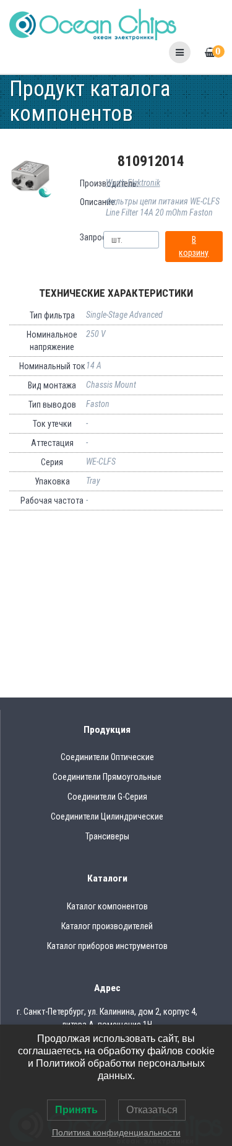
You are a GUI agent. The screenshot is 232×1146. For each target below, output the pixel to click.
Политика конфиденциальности (116, 1132)
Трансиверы (107, 836)
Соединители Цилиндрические (107, 816)
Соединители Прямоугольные (107, 777)
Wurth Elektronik (133, 183)
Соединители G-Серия (107, 797)
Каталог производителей (107, 926)
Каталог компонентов (107, 906)
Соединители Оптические (107, 757)
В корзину (193, 246)
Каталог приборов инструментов (107, 946)
